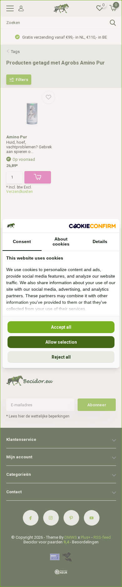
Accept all (61, 327)
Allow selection (61, 342)
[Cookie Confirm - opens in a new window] (92, 225)
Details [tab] (100, 241)
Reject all (61, 357)
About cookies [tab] (61, 241)
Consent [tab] (22, 241)
